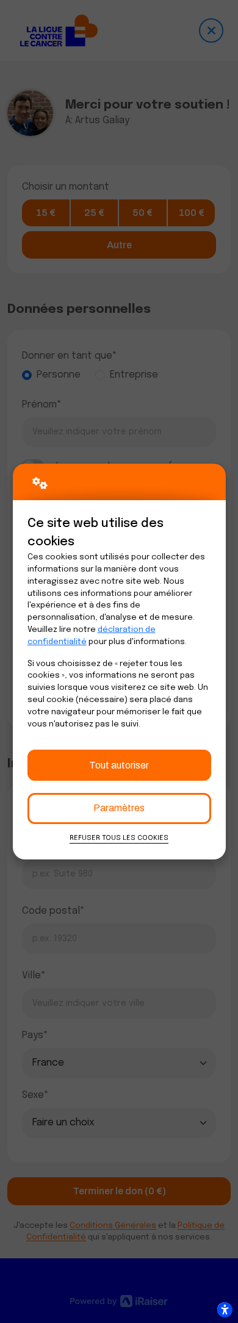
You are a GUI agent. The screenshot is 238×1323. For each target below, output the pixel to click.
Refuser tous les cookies (119, 838)
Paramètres (119, 808)
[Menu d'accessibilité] (224, 1309)
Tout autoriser (119, 765)
